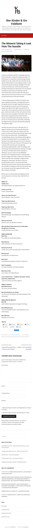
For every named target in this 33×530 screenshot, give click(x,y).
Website (4, 400)
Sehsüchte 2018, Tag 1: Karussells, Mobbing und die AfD (16, 480)
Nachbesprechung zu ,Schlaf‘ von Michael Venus (14, 462)
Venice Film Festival (19, 336)
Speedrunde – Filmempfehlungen (10, 454)
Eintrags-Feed (5, 509)
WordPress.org (5, 516)
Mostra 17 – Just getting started (20, 491)
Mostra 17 (4, 336)
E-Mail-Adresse (6, 393)
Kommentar (5, 365)
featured (26, 334)
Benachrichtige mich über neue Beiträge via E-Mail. (16, 412)
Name (3, 386)
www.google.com (6, 491)
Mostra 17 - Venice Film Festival (12, 334)
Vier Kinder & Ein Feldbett (16, 22)
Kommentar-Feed (6, 513)
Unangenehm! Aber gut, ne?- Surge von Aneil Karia (15, 451)
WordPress (13, 527)
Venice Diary (10, 336)
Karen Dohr (17, 49)
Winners (27, 336)
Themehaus (25, 527)
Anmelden (4, 506)
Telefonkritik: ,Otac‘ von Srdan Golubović (12, 458)
